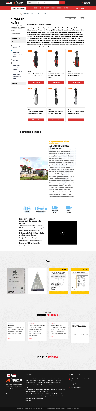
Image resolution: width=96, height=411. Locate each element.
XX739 (29, 71)
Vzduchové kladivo (16, 74)
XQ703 (69, 109)
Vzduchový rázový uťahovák (16, 46)
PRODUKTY (46, 8)
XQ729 (69, 71)
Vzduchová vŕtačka (16, 63)
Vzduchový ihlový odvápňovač (16, 68)
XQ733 (49, 71)
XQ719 (29, 109)
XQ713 (49, 109)
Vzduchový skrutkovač (17, 71)
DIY (32, 14)
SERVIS (53, 8)
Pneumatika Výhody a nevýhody (57, 325)
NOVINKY (59, 8)
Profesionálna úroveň (16, 38)
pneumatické (11, 325)
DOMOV (35, 8)
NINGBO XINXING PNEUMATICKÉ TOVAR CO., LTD (37, 408)
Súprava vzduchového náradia (17, 77)
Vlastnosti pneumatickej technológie (37, 325)
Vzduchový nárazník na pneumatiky (17, 59)
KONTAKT (66, 8)
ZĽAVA (29, 51)
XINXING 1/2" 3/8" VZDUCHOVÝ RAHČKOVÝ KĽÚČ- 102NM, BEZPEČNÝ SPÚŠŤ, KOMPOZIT (56, 75)
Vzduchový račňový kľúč (18, 50)
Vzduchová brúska (16, 52)
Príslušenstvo (14, 83)
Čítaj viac (10, 338)
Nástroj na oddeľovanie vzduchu (17, 55)
